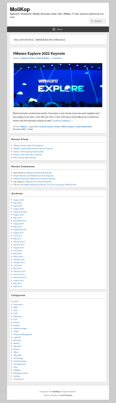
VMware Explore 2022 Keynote (39, 53)
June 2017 (17, 235)
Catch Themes (66, 395)
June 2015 (17, 265)
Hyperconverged (20, 328)
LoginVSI (17, 337)
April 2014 (17, 286)
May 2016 (17, 253)
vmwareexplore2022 (83, 126)
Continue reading (62, 120)
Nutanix (16, 349)
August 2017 (18, 232)
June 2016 (17, 250)
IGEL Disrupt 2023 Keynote (24, 157)
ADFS (15, 301)
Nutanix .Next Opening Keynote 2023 (28, 151)
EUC (36, 126)
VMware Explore (67, 126)
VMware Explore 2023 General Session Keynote (33, 148)
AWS (15, 307)
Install (15, 331)
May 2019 (17, 217)
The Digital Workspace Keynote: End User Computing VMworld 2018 (48, 184)
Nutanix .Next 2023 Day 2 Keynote (27, 154)
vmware (57, 126)
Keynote (49, 126)
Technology (18, 358)
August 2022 (18, 208)
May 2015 (17, 268)
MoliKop (20, 9)
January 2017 (18, 244)
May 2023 (17, 202)
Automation (18, 304)
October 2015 (18, 262)
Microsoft (17, 340)
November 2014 (19, 277)
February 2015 (19, 271)
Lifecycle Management (22, 334)
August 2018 (18, 223)
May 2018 (17, 226)
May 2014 (17, 283)
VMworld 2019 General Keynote (42, 178)
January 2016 (18, 259)
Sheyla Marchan (20, 175)
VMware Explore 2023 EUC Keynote (28, 145)
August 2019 (18, 214)
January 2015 (18, 274)
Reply (30, 129)
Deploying (17, 316)
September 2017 (20, 229)
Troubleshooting (19, 361)
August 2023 (18, 199)
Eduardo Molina (43, 58)
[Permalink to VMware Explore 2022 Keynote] (58, 109)
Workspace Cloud (20, 373)
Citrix (15, 310)
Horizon (42, 126)
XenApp (16, 376)
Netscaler (17, 346)
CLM (15, 313)
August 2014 (18, 280)
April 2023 (17, 205)
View (15, 367)
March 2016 (18, 256)
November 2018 (19, 220)
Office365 (17, 355)
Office (15, 352)
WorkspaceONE (19, 129)
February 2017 (19, 241)
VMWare (23, 126)
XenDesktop (18, 379)
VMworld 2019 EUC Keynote (41, 175)
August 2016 (18, 247)
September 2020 (20, 211)
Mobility (16, 343)
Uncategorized (19, 364)
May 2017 (17, 238)
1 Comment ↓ (57, 58)
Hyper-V (16, 325)
